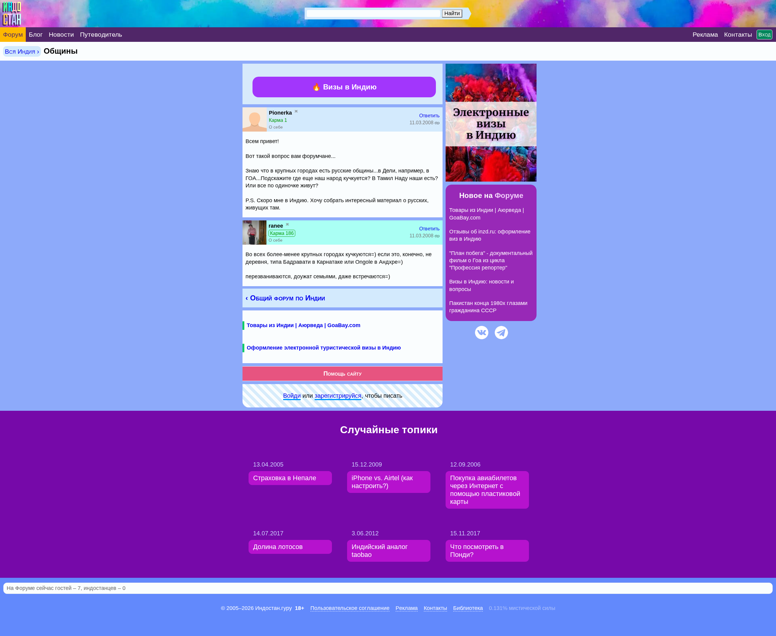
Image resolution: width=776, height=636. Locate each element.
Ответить (429, 115)
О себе (276, 127)
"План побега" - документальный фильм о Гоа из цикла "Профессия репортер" (491, 260)
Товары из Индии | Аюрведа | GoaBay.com (303, 325)
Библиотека (468, 608)
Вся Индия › (22, 51)
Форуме (509, 195)
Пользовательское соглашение (350, 608)
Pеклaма (407, 608)
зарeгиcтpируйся (338, 395)
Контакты (435, 608)
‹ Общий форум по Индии (285, 298)
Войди (292, 395)
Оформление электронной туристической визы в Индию (324, 348)
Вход (764, 35)
